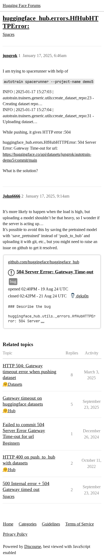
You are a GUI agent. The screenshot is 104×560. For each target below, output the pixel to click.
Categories (28, 524)
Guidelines (51, 524)
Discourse (32, 546)
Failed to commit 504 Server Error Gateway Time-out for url (24, 430)
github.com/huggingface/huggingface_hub (43, 262)
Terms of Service (79, 524)
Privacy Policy (15, 534)
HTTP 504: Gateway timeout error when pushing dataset (29, 371)
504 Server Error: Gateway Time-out (55, 271)
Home (8, 524)
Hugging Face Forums (22, 5)
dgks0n (82, 296)
